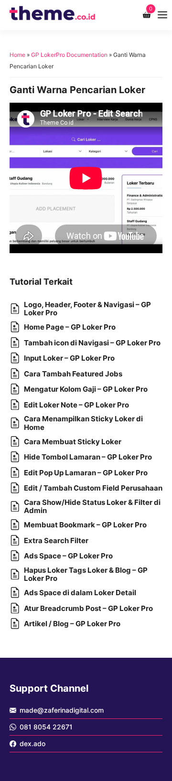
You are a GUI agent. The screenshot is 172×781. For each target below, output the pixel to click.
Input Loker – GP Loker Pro (69, 358)
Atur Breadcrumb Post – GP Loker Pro (88, 608)
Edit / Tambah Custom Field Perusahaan (93, 487)
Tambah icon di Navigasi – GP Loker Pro (92, 342)
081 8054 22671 (46, 727)
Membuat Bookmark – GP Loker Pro (85, 524)
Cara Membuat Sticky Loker (72, 441)
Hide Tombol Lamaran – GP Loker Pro (88, 456)
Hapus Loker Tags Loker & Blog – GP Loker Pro (86, 574)
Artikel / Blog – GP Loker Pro (72, 623)
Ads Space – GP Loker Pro (68, 555)
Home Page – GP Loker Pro (70, 327)
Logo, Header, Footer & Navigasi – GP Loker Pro (87, 308)
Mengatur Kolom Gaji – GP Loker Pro (86, 389)
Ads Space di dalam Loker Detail (80, 592)
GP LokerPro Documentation (69, 54)
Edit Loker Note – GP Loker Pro (76, 404)
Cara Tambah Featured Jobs (73, 373)
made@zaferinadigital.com (62, 710)
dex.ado (32, 743)
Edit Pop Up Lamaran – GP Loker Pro (86, 472)
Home (17, 54)
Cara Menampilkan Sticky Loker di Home (83, 422)
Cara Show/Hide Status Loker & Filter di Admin (92, 506)
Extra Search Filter (56, 540)
